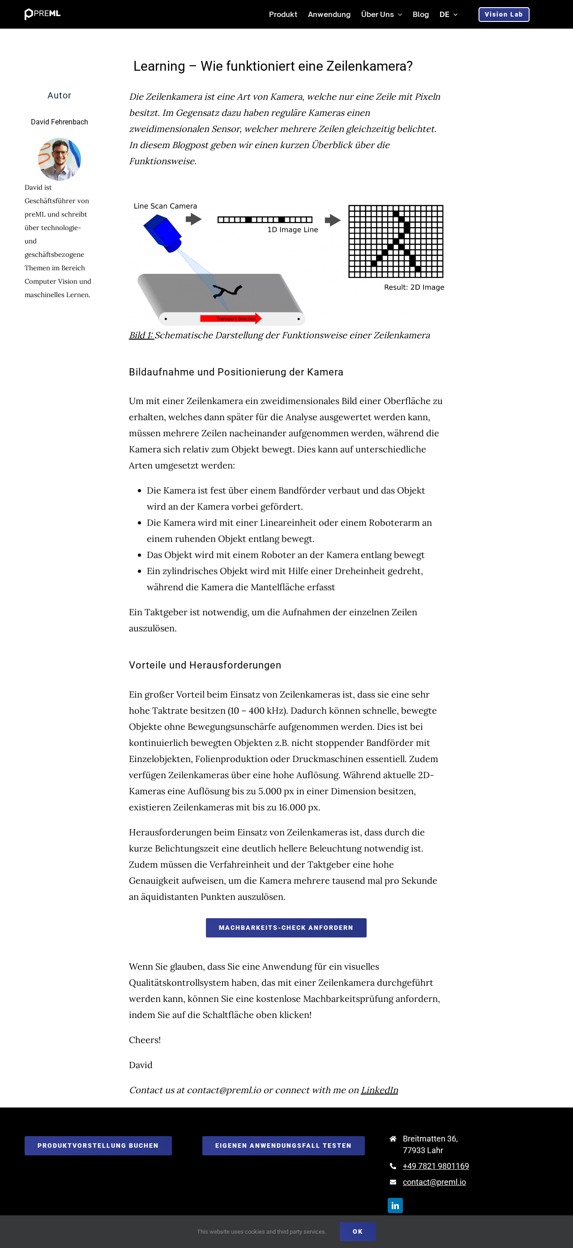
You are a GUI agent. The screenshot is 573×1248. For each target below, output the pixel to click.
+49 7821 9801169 (436, 1166)
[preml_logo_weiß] (42, 12)
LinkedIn (379, 1089)
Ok (358, 1231)
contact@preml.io (434, 1182)
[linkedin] (395, 1205)
